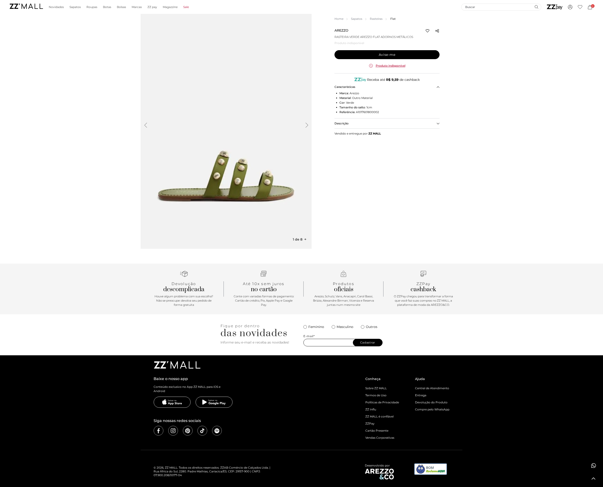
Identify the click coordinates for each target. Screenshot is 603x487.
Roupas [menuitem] (91, 7)
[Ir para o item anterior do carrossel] (146, 125)
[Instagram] (173, 431)
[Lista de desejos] (580, 7)
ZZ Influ (370, 409)
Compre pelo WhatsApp (432, 409)
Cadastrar (367, 342)
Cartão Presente (376, 430)
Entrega (420, 395)
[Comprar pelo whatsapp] (593, 465)
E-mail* (309, 336)
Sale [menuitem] (186, 7)
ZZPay (370, 423)
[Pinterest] (188, 431)
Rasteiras (376, 18)
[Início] (26, 7)
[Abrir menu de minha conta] (570, 7)
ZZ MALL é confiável (379, 416)
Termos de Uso (376, 395)
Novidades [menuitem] (56, 7)
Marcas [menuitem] (137, 7)
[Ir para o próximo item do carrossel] (307, 125)
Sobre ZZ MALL (376, 388)
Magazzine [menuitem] (170, 7)
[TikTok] (202, 431)
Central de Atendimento (432, 388)
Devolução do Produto (431, 402)
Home (338, 18)
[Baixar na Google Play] (214, 402)
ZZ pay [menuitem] (152, 7)
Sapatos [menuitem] (75, 7)
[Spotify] (217, 431)
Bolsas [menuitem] (121, 7)
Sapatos (356, 18)
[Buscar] (536, 7)
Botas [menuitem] (107, 7)
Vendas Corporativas (379, 437)
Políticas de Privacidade (382, 402)
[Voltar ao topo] (593, 478)
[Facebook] (158, 431)
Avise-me (387, 55)
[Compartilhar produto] (437, 31)
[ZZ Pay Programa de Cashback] (554, 7)
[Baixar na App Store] (172, 402)
